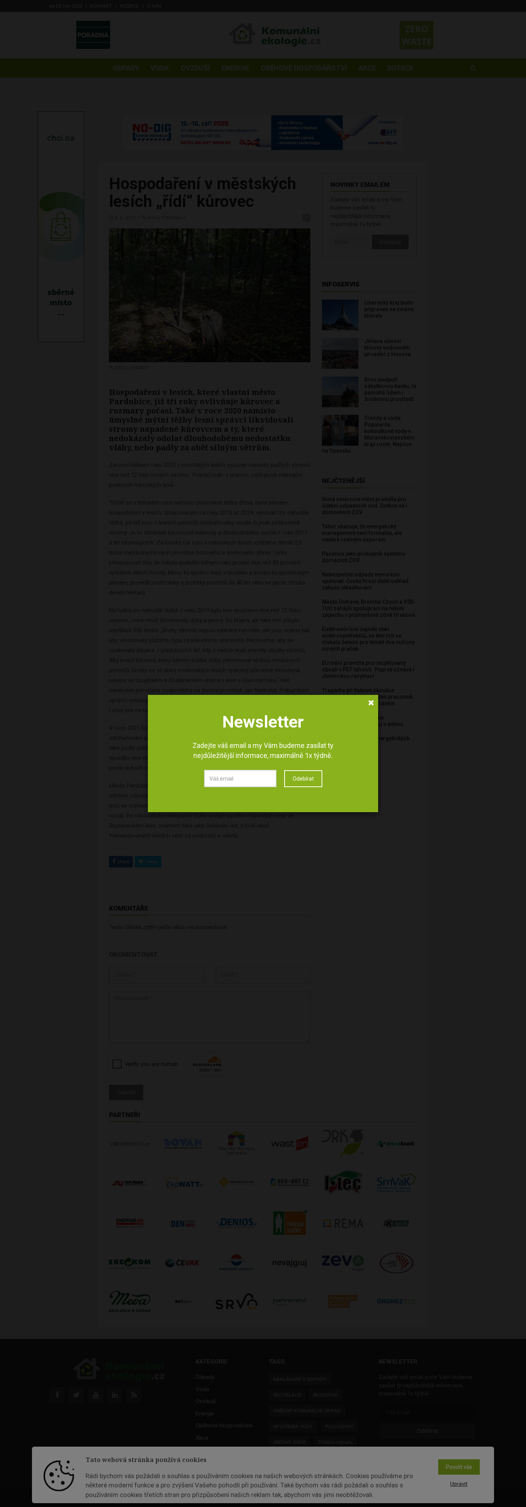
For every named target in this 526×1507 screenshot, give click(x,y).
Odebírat (303, 779)
